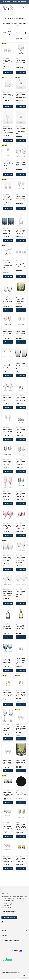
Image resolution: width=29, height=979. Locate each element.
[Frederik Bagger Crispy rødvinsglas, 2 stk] (21, 83)
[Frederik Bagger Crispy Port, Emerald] (8, 715)
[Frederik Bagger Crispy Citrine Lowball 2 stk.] (21, 847)
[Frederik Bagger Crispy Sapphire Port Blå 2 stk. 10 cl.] (21, 647)
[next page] (18, 877)
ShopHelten (17, 972)
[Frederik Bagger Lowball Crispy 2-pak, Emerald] (21, 749)
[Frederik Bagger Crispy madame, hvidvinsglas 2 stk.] (21, 185)
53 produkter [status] (19, 38)
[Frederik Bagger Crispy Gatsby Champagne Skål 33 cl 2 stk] (8, 251)
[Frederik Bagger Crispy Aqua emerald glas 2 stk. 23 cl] (21, 286)
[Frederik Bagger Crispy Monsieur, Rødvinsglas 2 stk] (21, 320)
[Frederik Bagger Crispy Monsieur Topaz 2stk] (8, 320)
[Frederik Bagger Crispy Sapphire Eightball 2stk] (8, 647)
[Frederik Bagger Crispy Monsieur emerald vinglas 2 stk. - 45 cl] (21, 813)
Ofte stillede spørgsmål (9, 917)
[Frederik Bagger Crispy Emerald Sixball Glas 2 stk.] (8, 749)
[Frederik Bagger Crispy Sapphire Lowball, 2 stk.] (8, 219)
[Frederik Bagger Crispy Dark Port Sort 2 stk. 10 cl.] (21, 386)
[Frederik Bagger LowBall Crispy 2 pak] (8, 49)
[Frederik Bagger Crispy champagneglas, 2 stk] (21, 117)
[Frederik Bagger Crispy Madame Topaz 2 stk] (8, 482)
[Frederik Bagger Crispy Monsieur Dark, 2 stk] (8, 450)
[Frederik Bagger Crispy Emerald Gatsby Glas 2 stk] (8, 813)
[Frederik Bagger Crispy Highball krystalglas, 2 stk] (8, 185)
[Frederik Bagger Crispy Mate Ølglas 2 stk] (21, 150)
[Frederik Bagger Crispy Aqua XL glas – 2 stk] (8, 546)
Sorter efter (7, 33)
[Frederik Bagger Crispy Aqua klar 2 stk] (8, 83)
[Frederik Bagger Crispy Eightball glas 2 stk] (21, 49)
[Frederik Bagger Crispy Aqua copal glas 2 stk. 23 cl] (8, 781)
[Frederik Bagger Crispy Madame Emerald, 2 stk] (21, 450)
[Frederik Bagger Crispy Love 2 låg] (21, 781)
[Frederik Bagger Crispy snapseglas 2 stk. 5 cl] (8, 150)
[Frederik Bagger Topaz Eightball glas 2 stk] (8, 514)
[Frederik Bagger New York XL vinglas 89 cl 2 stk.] (21, 580)
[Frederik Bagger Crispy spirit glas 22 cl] (8, 386)
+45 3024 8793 (10, 913)
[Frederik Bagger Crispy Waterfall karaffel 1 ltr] (21, 219)
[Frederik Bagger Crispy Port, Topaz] (8, 418)
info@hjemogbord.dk (11, 911)
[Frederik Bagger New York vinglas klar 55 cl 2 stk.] (8, 580)
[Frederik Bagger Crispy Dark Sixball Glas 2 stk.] (21, 418)
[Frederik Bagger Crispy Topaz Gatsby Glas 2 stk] (8, 847)
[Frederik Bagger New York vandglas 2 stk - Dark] (21, 352)
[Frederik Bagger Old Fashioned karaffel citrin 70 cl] (21, 613)
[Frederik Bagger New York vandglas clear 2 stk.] (8, 286)
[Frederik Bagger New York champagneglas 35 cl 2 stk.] (21, 546)
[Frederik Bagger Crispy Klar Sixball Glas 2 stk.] (21, 715)
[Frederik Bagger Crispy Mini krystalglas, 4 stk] (21, 251)
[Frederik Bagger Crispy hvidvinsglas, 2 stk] (8, 117)
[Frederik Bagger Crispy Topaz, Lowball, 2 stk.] (21, 514)
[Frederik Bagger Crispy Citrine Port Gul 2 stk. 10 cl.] (8, 681)
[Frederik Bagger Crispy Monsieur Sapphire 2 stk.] (21, 482)
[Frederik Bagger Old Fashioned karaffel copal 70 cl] (8, 613)
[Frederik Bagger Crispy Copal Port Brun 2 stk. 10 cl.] (21, 681)
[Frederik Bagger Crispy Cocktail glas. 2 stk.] (8, 352)
